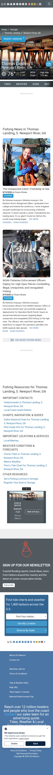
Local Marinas (11, 440)
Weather (21, 84)
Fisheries (7, 222)
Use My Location (26, 623)
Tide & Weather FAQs (18, 683)
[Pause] (26, 489)
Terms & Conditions (18, 673)
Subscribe (9, 585)
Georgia (14, 29)
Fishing (8, 195)
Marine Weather (12, 461)
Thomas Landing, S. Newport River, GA (22, 33)
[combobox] (26, 616)
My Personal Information (27, 753)
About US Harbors (17, 655)
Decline (14, 744)
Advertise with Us (17, 669)
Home (4, 29)
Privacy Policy (35, 750)
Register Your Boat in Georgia (19, 482)
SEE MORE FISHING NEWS (28, 340)
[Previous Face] (24, 489)
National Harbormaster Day (21, 696)
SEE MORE (33, 219)
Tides (7, 84)
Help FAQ (13, 687)
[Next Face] (29, 489)
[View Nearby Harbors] (49, 64)
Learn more (24, 738)
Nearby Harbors (13, 39)
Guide (35, 84)
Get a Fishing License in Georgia (21, 478)
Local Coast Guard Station (18, 410)
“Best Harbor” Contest (19, 692)
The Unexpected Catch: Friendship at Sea (26, 188)
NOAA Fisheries (21, 222)
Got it (35, 744)
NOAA (5, 331)
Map (47, 84)
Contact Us (14, 660)
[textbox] (26, 617)
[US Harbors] (21, 3)
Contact (10, 714)
